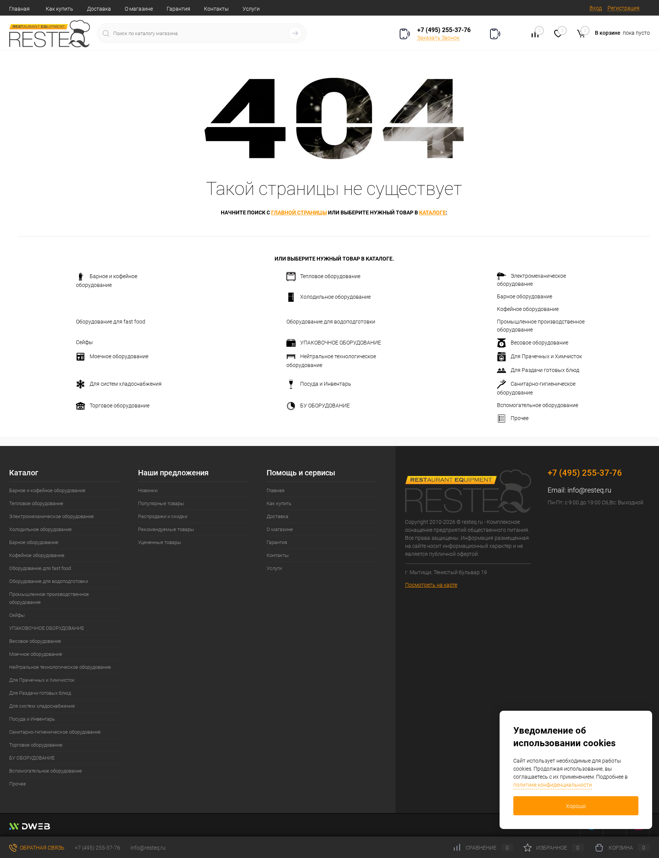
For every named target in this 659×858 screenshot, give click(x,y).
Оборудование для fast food (110, 322)
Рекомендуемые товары (166, 529)
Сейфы (84, 342)
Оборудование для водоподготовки (330, 322)
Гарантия (178, 9)
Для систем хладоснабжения (126, 384)
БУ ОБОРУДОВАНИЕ (325, 405)
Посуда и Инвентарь (325, 384)
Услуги (251, 9)
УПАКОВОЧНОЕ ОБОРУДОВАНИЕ (340, 343)
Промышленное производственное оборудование (541, 326)
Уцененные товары (159, 542)
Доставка (99, 9)
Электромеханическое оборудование (531, 280)
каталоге (432, 212)
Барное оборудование (524, 296)
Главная (19, 9)
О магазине (139, 9)
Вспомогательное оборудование (537, 405)
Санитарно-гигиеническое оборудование (536, 388)
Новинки (148, 490)
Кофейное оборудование (528, 309)
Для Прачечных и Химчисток (546, 356)
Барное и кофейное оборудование (106, 280)
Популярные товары (161, 503)
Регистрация (624, 8)
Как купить (59, 9)
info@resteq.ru (589, 490)
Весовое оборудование (539, 343)
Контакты (216, 9)
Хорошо (576, 806)
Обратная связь (41, 848)
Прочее (520, 418)
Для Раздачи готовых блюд (545, 370)
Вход (596, 8)
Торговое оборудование (119, 405)
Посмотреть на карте (431, 585)
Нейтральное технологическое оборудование (331, 360)
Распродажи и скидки (162, 516)
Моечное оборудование (119, 356)
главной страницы (299, 212)
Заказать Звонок (438, 38)
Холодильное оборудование (335, 297)
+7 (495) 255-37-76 (444, 30)
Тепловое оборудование (330, 276)
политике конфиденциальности (552, 785)
